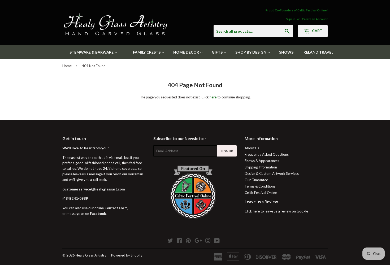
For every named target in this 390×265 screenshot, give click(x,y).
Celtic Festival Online (261, 192)
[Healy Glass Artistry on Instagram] (208, 241)
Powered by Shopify (126, 255)
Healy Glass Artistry (91, 255)
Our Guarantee (256, 180)
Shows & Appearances (262, 161)
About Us (252, 148)
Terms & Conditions (260, 186)
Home (67, 66)
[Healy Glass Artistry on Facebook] (179, 241)
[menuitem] (90, 52)
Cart (316, 30)
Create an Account (315, 19)
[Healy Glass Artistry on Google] (198, 241)
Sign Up (226, 151)
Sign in (290, 19)
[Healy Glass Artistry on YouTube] (217, 241)
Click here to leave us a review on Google (276, 211)
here (213, 97)
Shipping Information (261, 167)
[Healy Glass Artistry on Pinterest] (188, 241)
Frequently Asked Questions (267, 154)
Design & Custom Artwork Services (272, 173)
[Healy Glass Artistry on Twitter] (170, 241)
